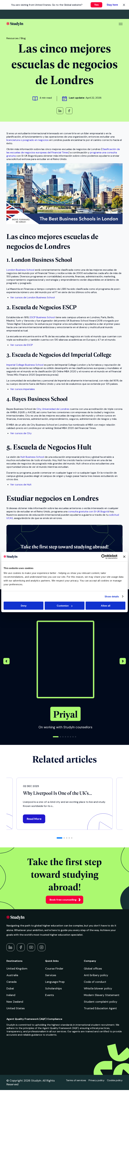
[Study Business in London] (64, 223)
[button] (123, 661)
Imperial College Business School (24, 364)
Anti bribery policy (96, 975)
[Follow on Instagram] (41, 947)
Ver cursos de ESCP (21, 345)
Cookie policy (115, 1080)
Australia (12, 975)
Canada (11, 982)
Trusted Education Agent (100, 1008)
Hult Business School (32, 457)
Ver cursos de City (21, 433)
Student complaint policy (100, 1002)
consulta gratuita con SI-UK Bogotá (88, 511)
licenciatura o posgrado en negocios (27, 140)
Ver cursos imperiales (22, 389)
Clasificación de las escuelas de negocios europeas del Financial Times (63, 150)
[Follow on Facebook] (21, 947)
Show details (112, 596)
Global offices (93, 968)
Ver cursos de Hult (20, 484)
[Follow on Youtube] (31, 947)
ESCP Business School (42, 317)
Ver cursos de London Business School (32, 297)
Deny (23, 605)
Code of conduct (95, 982)
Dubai (10, 988)
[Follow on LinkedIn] (10, 947)
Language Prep (55, 982)
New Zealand (14, 1002)
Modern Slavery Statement (101, 995)
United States (15, 1008)
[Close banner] (124, 556)
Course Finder (54, 968)
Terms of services (76, 1080)
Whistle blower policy (98, 988)
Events (49, 995)
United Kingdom (16, 968)
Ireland (10, 995)
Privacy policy (96, 1080)
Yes (96, 4)
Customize (63, 605)
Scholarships (53, 988)
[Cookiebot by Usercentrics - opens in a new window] (103, 556)
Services (50, 975)
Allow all (105, 605)
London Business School (20, 269)
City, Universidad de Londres (52, 409)
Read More (34, 819)
